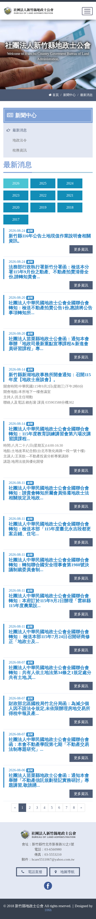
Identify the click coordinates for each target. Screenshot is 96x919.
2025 (42, 183)
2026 (15, 183)
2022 (42, 195)
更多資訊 (81, 249)
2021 (69, 195)
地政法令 (20, 140)
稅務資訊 (20, 150)
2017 (15, 219)
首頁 (55, 95)
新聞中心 (69, 95)
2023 (15, 195)
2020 (15, 207)
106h (48, 910)
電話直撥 (33, 872)
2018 (69, 207)
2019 (42, 207)
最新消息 (20, 130)
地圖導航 (66, 872)
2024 (69, 183)
